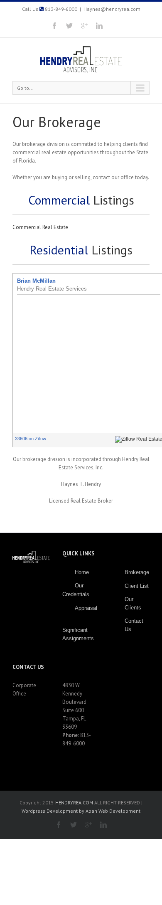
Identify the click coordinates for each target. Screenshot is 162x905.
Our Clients (133, 603)
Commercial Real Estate (40, 227)
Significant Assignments (78, 634)
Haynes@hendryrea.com (111, 9)
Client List (137, 586)
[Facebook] (54, 25)
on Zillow (30, 438)
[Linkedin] (99, 25)
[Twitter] (69, 25)
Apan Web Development (113, 811)
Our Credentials (75, 589)
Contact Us (134, 625)
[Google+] (84, 25)
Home (82, 572)
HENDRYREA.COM (74, 802)
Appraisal (86, 608)
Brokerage (137, 572)
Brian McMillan (36, 281)
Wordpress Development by (53, 811)
